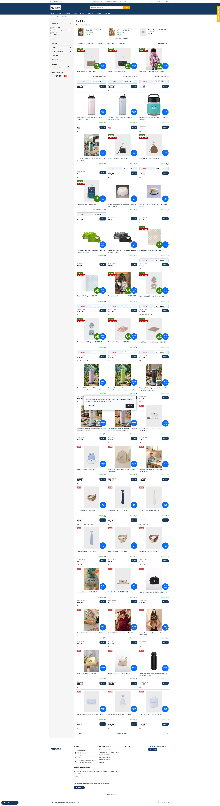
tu (110, 401)
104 (152, 315)
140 (81, 524)
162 (92, 524)
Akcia (55, 30)
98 (148, 315)
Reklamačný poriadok (104, 757)
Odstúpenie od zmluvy (105, 755)
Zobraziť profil (152, 749)
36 (140, 90)
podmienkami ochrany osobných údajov (99, 784)
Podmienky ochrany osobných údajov (115, 2)
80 (143, 315)
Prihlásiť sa (79, 787)
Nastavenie (91, 406)
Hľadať (126, 7)
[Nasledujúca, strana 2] (164, 733)
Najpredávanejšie (111, 43)
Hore (80, 733)
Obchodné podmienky (96, 2)
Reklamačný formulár (104, 760)
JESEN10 (96, 81)
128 (78, 524)
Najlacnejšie (91, 43)
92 (146, 315)
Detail (103, 86)
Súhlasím (130, 406)
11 (167, 733)
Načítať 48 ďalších (123, 733)
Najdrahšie (100, 43)
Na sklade (56, 27)
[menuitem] (52, 13)
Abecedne (122, 43)
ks (77, 131)
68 (140, 315)
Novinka (66, 30)
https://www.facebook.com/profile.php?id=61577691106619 (86, 761)
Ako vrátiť (101, 762)
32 (140, 269)
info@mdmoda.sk (81, 750)
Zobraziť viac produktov (122, 38)
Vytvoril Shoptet (165, 802)
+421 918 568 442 (81, 753)
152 (85, 524)
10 (77, 90)
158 (88, 524)
